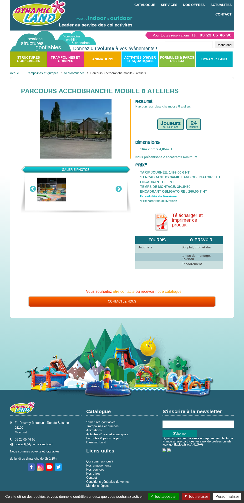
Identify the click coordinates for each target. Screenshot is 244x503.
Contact (223, 14)
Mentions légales (98, 485)
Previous (32, 187)
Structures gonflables (28, 59)
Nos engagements (98, 465)
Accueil (15, 73)
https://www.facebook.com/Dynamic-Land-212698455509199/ (31, 467)
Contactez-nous (122, 301)
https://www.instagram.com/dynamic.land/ (40, 467)
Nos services (95, 469)
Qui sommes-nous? (99, 461)
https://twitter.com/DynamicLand (58, 467)
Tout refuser (197, 496)
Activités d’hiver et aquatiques (140, 59)
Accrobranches (74, 73)
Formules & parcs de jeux (177, 59)
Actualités (221, 5)
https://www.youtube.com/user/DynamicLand (49, 467)
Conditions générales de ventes (108, 481)
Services (169, 5)
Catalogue (144, 5)
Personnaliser (227, 496)
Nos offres (194, 5)
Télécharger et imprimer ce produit (187, 220)
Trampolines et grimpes (65, 59)
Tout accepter (165, 496)
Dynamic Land (214, 59)
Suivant (118, 187)
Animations (102, 59)
